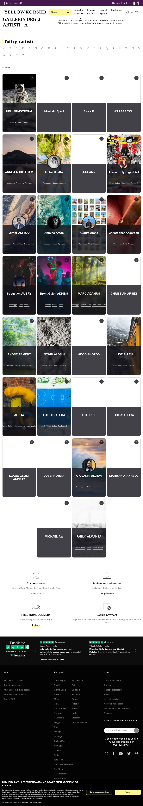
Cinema (57, 751)
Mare (74, 709)
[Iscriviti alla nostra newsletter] (136, 730)
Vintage (57, 732)
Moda (56, 699)
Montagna (59, 737)
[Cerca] (68, 12)
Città (56, 704)
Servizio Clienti (119, 3)
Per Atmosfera (61, 774)
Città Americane (79, 723)
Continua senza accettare (99, 792)
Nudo (74, 713)
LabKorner (116, 10)
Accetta (127, 792)
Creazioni (76, 718)
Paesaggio (59, 718)
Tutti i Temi (59, 760)
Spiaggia (76, 690)
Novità (57, 685)
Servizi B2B (9, 699)
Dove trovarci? (13, 3)
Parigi (56, 755)
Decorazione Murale (63, 765)
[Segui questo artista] (32, 77)
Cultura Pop (59, 741)
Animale (57, 713)
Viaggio (57, 723)
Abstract (76, 695)
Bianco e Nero (60, 709)
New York (58, 746)
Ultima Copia (60, 690)
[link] (25, 12)
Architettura (77, 681)
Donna (75, 699)
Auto (74, 685)
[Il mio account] (127, 12)
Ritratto (75, 704)
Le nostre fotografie (78, 12)
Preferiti (57, 695)
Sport (56, 727)
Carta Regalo (60, 681)
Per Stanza (59, 769)
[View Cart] (136, 12)
